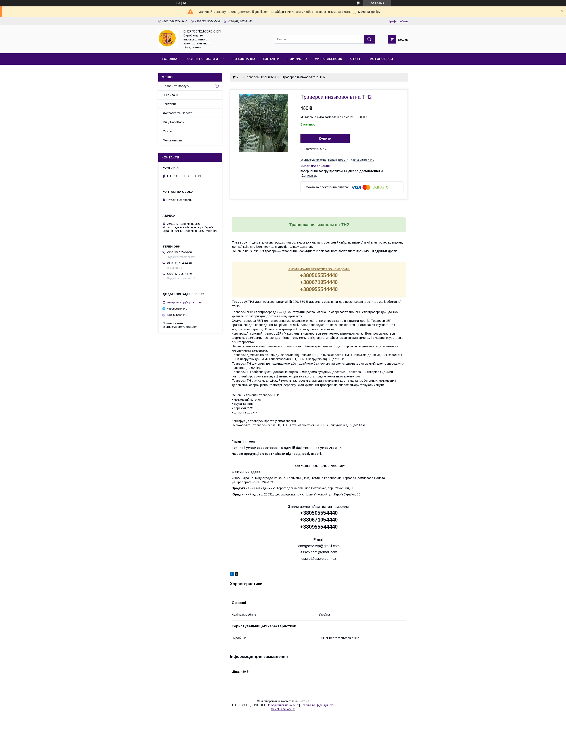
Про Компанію (242, 59)
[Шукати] (369, 39)
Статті (355, 59)
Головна (169, 59)
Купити (325, 138)
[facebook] (232, 575)
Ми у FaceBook (173, 122)
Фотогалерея (381, 59)
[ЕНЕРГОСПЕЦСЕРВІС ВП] (168, 47)
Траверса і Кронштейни (262, 77)
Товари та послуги (201, 59)
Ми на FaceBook (328, 59)
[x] (236, 575)
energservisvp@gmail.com (184, 302)
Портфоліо (297, 59)
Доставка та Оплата (177, 113)
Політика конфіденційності (317, 705)
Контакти (271, 59)
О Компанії (170, 95)
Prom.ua (304, 701)
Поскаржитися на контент (282, 705)
